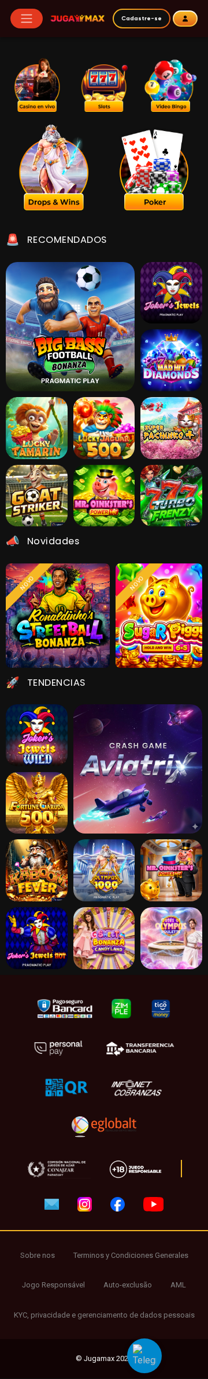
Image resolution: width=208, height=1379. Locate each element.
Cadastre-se (141, 18)
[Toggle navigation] (26, 18)
